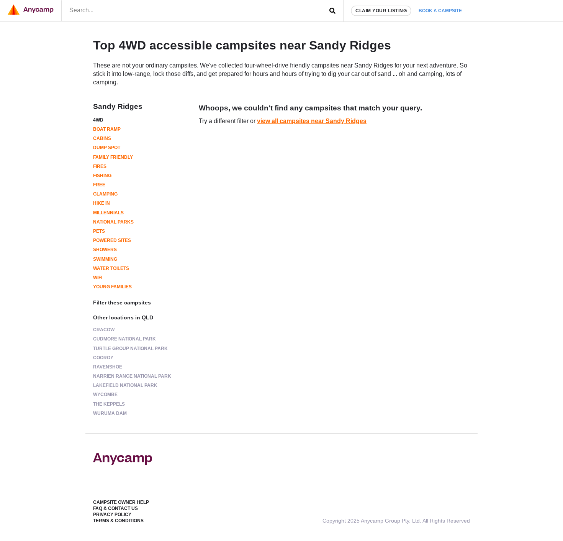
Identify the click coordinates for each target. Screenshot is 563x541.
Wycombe (105, 394)
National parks (113, 222)
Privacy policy (112, 514)
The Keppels (109, 404)
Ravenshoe (107, 367)
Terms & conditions (118, 520)
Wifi (97, 277)
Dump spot (106, 147)
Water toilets (111, 268)
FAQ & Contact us (115, 508)
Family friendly (113, 157)
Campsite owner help (121, 502)
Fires (99, 166)
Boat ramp (107, 129)
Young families (112, 286)
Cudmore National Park (124, 339)
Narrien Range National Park (132, 376)
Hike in (101, 203)
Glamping (105, 194)
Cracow (104, 329)
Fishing (102, 175)
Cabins (102, 138)
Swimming (105, 259)
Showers (105, 249)
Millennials (108, 212)
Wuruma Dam (110, 413)
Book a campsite (440, 10)
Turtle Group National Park (130, 348)
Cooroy (103, 357)
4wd (98, 120)
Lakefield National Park (125, 385)
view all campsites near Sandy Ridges (312, 121)
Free (99, 184)
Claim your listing (381, 10)
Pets (99, 231)
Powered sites (112, 240)
